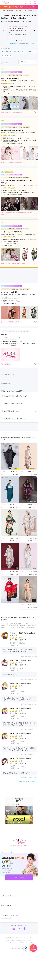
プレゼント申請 (19, 877)
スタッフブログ (27, 938)
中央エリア (30, 51)
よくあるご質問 (10, 940)
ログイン (30, 3)
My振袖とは (17, 938)
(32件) (11, 236)
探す (26, 3)
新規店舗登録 (29, 942)
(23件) (11, 135)
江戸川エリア (5, 55)
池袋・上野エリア (18, 51)
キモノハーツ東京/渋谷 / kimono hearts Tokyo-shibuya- (22, 634)
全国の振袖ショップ (20, 10)
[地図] (8, 87)
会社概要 (22, 942)
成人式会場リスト (20, 940)
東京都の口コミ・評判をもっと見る (26, 781)
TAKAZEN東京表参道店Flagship (20, 660)
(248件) (12, 187)
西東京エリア (5, 51)
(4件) (11, 83)
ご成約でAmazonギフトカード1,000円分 (10, 72)
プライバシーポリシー (11, 942)
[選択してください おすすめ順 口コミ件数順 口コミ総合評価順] (27, 62)
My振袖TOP (9, 938)
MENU (35, 3)
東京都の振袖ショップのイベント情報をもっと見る (22, 43)
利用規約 (29, 940)
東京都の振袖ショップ (31, 10)
